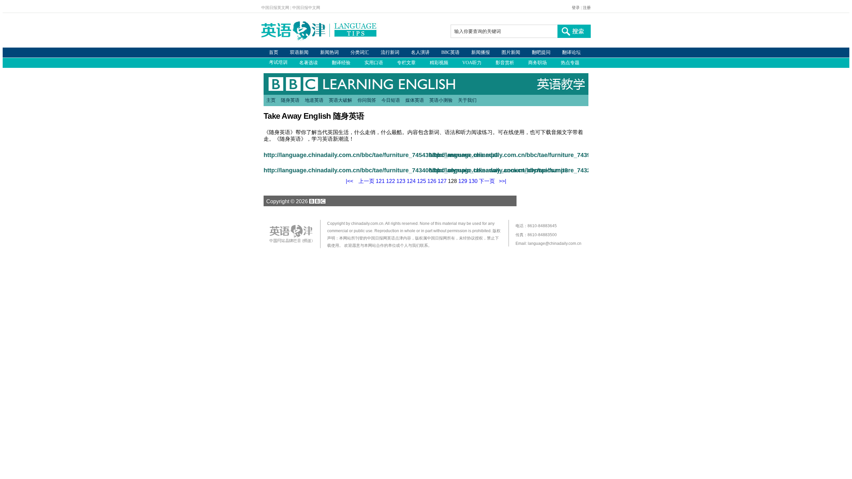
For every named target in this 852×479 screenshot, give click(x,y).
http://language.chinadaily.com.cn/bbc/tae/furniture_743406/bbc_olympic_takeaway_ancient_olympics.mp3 (343, 170)
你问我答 (366, 100)
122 (390, 181)
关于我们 (467, 100)
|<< (349, 181)
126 (431, 181)
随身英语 (290, 100)
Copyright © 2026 (286, 201)
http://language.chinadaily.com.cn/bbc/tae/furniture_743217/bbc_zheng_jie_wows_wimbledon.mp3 (508, 170)
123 (400, 181)
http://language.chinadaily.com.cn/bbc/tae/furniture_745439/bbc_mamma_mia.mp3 (343, 155)
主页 (271, 100)
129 (462, 181)
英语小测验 (441, 100)
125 (421, 181)
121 (380, 181)
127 (442, 181)
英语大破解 (340, 100)
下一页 (487, 181)
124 (411, 181)
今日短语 (390, 100)
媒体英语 (414, 100)
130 (473, 181)
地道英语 (314, 100)
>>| (502, 181)
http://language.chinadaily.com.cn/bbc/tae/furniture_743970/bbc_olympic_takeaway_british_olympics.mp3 (508, 155)
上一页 (366, 181)
